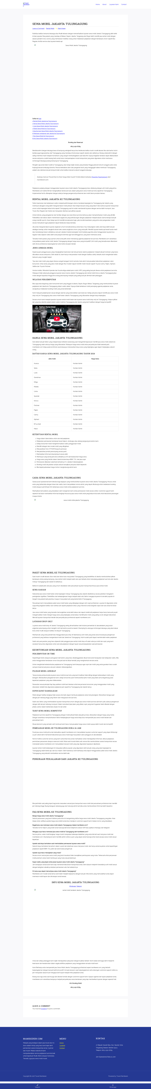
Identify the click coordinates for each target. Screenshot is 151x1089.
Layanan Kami (113, 4)
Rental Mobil (50, 28)
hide (40, 118)
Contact (124, 4)
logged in (44, 1009)
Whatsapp (72, 886)
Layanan (62, 1045)
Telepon (79, 886)
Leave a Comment (38, 28)
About (104, 4)
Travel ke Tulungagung (99, 177)
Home (98, 4)
